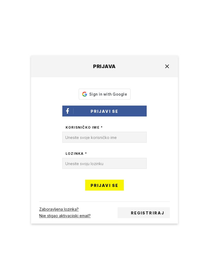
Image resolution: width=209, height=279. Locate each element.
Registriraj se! (147, 214)
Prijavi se (104, 111)
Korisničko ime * (84, 127)
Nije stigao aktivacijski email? (65, 216)
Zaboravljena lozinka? (59, 209)
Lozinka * (76, 153)
